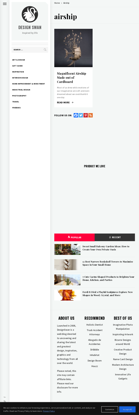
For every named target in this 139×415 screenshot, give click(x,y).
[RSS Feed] (90, 115)
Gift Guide (17, 66)
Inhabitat (94, 355)
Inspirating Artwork (123, 334)
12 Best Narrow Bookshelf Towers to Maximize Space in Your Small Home (108, 263)
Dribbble (94, 349)
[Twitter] (81, 115)
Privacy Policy (49, 411)
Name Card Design (123, 359)
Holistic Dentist (94, 324)
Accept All (127, 409)
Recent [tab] (116, 237)
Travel (15, 101)
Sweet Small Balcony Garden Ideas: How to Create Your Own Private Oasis (106, 248)
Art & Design (18, 60)
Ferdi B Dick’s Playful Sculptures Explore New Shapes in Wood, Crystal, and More (108, 293)
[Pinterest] (85, 115)
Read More (73, 48)
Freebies (16, 107)
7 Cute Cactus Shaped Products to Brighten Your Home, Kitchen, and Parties (109, 278)
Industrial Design (21, 89)
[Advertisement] (94, 139)
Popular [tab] (76, 237)
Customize (109, 409)
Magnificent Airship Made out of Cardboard (71, 77)
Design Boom (95, 360)
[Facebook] (76, 115)
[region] (69, 408)
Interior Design (20, 78)
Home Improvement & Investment (28, 84)
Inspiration (18, 72)
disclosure (62, 387)
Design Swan (30, 27)
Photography (19, 95)
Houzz (94, 366)
